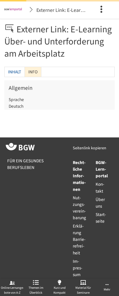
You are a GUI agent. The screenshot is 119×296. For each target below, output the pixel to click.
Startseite (101, 217)
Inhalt (14, 72)
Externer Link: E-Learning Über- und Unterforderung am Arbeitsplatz (63, 10)
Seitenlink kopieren (89, 148)
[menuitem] (103, 10)
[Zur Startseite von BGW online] (20, 147)
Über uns (100, 202)
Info (31, 73)
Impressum (77, 268)
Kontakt (100, 187)
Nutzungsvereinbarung (79, 208)
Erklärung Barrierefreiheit (79, 239)
